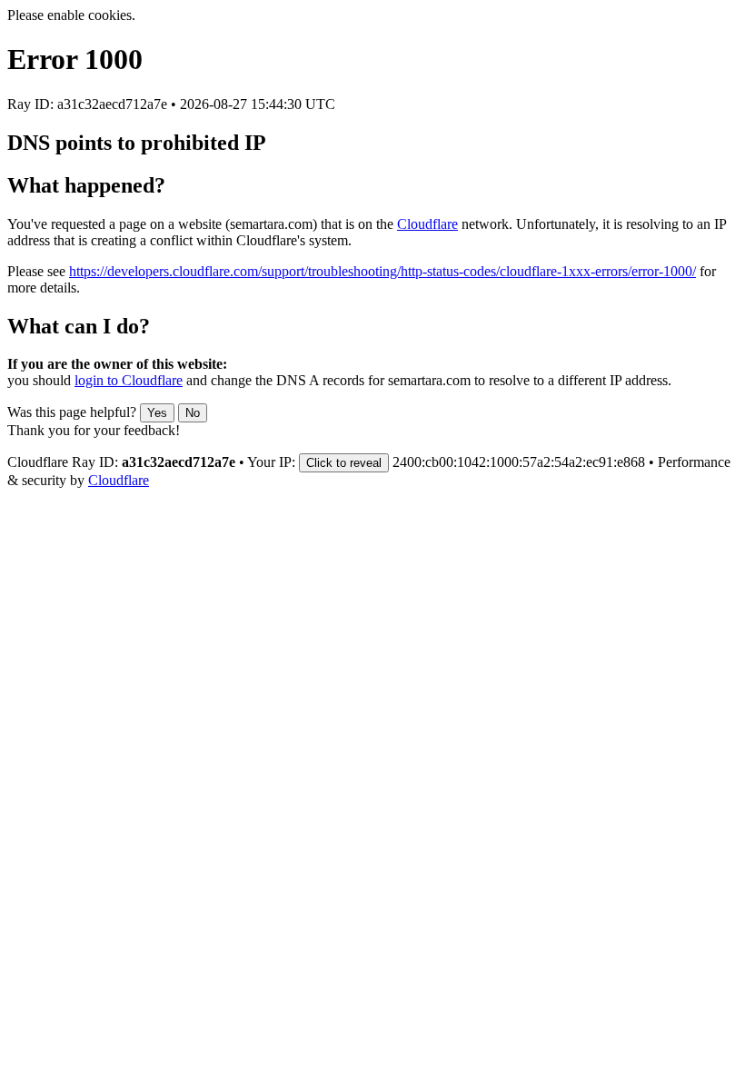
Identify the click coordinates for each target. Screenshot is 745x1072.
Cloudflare (427, 224)
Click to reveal (344, 463)
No (192, 413)
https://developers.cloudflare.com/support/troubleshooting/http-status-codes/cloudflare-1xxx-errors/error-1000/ (382, 271)
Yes (157, 413)
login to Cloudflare (128, 380)
